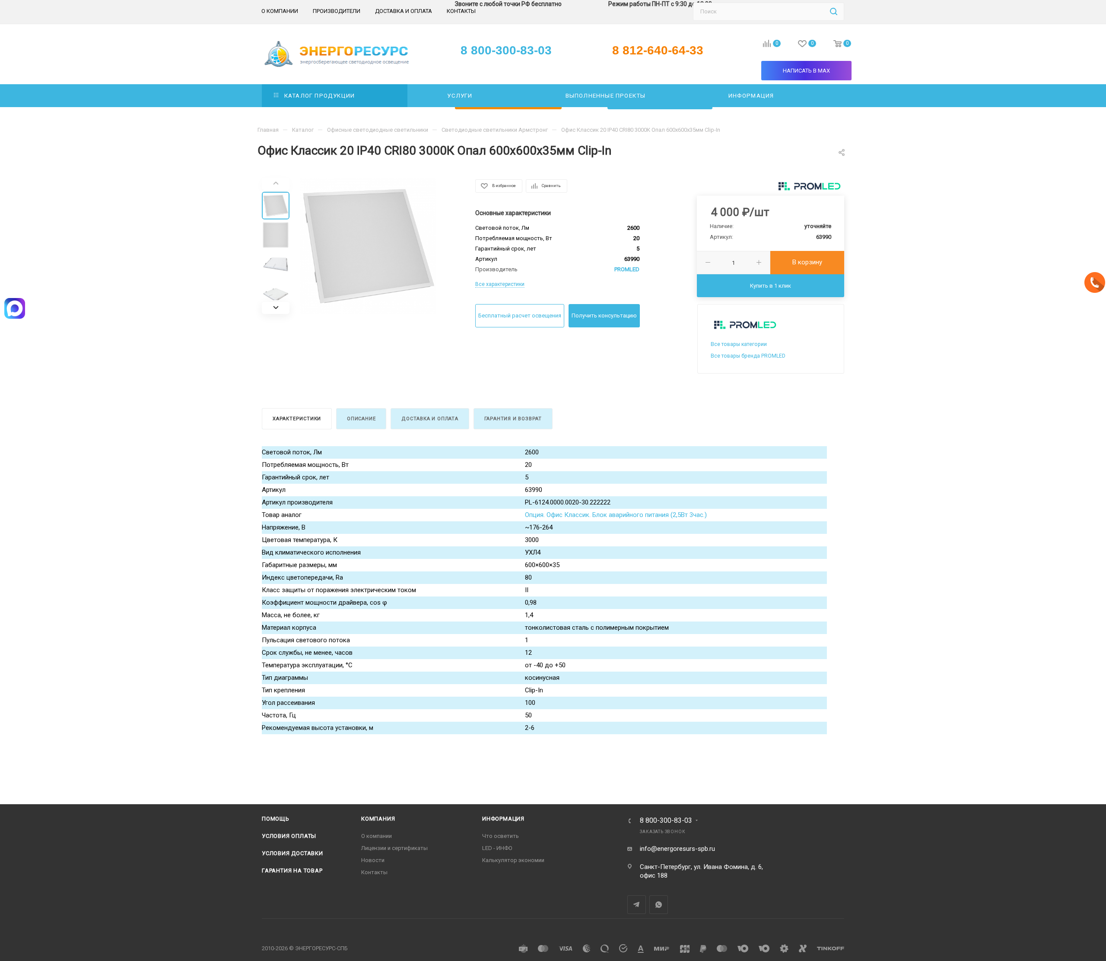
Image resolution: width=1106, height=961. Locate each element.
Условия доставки (292, 853)
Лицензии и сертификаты (394, 848)
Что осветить (500, 836)
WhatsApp (658, 904)
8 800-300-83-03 (666, 820)
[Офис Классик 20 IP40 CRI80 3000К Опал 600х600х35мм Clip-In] (368, 246)
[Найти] (833, 12)
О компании (376, 836)
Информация (503, 818)
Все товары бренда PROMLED (748, 356)
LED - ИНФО (497, 848)
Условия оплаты (289, 836)
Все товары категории (739, 344)
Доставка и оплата (429, 419)
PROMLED (626, 269)
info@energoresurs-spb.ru (677, 849)
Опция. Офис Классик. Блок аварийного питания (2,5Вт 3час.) (616, 515)
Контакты (374, 872)
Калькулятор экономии (513, 860)
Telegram (636, 904)
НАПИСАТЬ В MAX (806, 70)
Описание (361, 419)
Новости (373, 860)
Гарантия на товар (292, 870)
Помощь (275, 818)
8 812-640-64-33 (657, 50)
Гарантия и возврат (513, 419)
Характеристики (297, 419)
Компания (378, 818)
